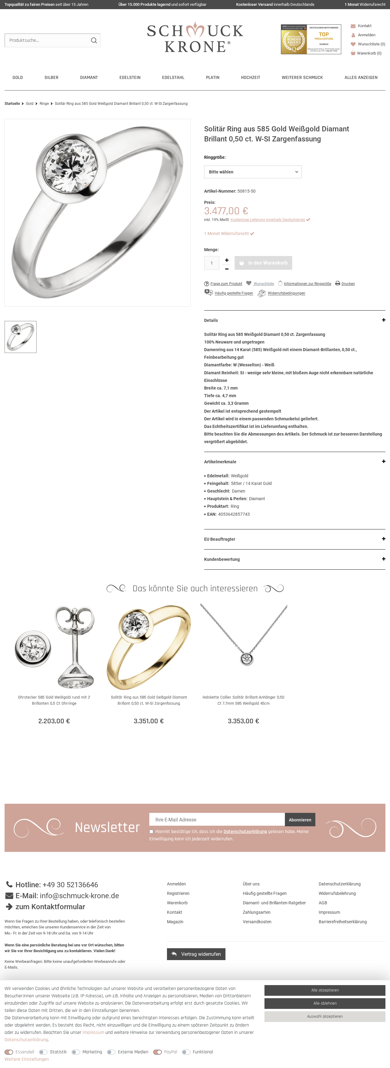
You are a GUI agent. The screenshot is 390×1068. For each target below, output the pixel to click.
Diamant (89, 77)
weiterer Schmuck (302, 77)
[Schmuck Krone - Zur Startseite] (195, 36)
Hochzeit (250, 77)
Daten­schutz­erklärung (26, 1040)
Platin (212, 77)
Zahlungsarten (257, 912)
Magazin (175, 921)
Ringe (44, 103)
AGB (323, 902)
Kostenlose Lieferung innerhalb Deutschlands (268, 220)
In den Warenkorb (267, 263)
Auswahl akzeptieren (325, 1016)
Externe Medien (133, 1052)
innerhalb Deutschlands (275, 4)
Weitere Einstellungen (27, 1059)
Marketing (92, 1052)
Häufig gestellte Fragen (265, 893)
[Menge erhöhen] (226, 260)
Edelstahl (173, 77)
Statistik (58, 1052)
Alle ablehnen (325, 1003)
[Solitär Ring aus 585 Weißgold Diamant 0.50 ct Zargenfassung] (97, 213)
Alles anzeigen (361, 77)
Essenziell (25, 1052)
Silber (51, 77)
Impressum (329, 912)
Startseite (12, 103)
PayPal (170, 1052)
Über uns (251, 883)
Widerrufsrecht (365, 4)
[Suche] (94, 40)
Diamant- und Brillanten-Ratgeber (274, 902)
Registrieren (178, 893)
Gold (17, 77)
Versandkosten (257, 921)
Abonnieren (300, 819)
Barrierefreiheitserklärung (343, 921)
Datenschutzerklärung (340, 883)
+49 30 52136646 (70, 885)
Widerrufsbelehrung (337, 893)
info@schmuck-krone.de (79, 896)
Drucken (348, 284)
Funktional (203, 1052)
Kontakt (364, 25)
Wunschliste (371, 44)
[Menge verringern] (226, 269)
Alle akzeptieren (325, 990)
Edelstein (129, 77)
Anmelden (176, 883)
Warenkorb (369, 53)
